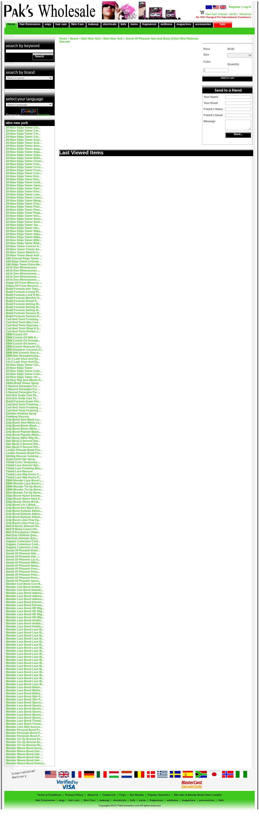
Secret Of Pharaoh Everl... (23, 550)
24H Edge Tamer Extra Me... (24, 264)
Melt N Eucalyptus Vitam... (23, 532)
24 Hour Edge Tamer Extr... (23, 176)
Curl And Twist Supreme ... (23, 325)
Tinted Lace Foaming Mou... (24, 468)
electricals (109, 24)
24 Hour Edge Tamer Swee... (24, 218)
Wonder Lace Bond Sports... (24, 702)
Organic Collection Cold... (23, 541)
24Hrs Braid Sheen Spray (22, 383)
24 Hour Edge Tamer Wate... (24, 237)
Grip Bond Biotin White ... (23, 428)
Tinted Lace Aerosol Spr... (23, 465)
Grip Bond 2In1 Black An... (23, 507)
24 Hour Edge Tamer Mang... (24, 200)
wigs (48, 24)
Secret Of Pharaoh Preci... (23, 568)
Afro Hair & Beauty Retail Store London (198, 794)
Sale (222, 24)
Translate (44, 114)
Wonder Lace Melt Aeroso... (24, 726)
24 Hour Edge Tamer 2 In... (23, 127)
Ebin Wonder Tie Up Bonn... (24, 492)
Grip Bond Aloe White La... (23, 422)
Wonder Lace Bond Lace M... (25, 629)
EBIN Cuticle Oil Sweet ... (22, 343)
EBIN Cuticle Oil (16, 334)
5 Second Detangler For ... (23, 386)
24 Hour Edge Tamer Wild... (23, 240)
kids (123, 24)
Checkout (245, 14)
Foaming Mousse (17, 416)
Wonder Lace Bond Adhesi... (25, 592)
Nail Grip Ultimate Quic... (22, 535)
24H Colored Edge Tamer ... (24, 258)
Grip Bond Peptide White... (23, 434)
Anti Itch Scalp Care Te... (22, 398)
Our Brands (137, 794)
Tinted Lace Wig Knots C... (23, 474)
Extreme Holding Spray (21, 413)
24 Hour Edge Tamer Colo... (24, 173)
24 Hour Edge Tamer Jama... (24, 185)
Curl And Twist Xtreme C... (23, 331)
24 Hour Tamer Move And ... (24, 255)
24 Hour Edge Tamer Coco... (24, 167)
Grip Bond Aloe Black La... (23, 419)
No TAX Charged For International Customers (223, 17)
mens (134, 24)
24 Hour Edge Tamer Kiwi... (23, 188)
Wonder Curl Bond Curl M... (24, 583)
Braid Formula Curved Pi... (23, 291)
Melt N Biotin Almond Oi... (23, 526)
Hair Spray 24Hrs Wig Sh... (23, 437)
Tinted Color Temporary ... (23, 462)
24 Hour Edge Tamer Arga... (24, 148)
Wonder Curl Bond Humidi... (24, 589)
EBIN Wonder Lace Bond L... (25, 480)
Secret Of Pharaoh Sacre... (23, 580)
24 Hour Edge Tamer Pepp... (24, 212)
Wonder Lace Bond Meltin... (24, 687)
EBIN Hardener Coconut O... (24, 349)
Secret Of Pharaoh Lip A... (23, 559)
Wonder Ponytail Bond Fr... (23, 729)
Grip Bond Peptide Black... (23, 431)
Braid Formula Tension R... (23, 313)
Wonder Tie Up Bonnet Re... (24, 745)
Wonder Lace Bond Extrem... (25, 602)
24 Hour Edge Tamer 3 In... (23, 130)
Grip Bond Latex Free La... (23, 522)
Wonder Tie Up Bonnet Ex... (24, 738)
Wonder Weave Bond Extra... (25, 748)
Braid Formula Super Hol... (23, 401)
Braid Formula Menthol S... (23, 297)
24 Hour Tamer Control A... (23, 246)
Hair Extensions (29, 24)
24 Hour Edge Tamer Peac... (24, 206)
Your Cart (211, 14)
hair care (61, 24)
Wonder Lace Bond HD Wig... (25, 608)
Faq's (122, 794)
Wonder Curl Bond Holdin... (24, 586)
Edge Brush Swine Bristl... (23, 501)
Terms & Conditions (49, 794)
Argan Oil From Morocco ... (24, 282)
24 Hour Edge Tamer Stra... (23, 215)
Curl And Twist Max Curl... (23, 322)
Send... (238, 134)
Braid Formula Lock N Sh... (23, 294)
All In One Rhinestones (21, 267)
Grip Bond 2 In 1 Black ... (22, 504)
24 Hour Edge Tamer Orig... (23, 203)
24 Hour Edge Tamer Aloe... (24, 145)
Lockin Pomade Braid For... (24, 449)
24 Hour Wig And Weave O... (24, 380)
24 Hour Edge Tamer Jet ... (23, 376)
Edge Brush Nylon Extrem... (24, 495)
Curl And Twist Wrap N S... (23, 328)
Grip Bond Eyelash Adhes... (24, 510)
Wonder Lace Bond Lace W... (25, 647)
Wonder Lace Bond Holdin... (24, 620)
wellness (166, 24)
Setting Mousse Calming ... (23, 456)
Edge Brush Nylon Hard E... (24, 498)
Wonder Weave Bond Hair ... (24, 751)
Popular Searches (159, 794)
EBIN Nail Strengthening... (23, 355)
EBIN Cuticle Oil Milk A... (22, 337)
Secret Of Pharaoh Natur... (23, 565)
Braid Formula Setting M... (23, 303)
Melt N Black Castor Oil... (22, 529)
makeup (93, 24)
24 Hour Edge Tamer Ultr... (23, 227)
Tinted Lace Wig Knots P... (23, 477)
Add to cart (227, 77)
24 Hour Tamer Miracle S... (23, 252)
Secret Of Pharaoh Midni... (23, 562)
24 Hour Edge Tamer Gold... (24, 182)
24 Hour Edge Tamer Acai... (23, 139)
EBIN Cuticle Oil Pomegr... (23, 340)
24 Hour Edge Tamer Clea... (23, 164)
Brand (74, 38)
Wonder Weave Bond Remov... (26, 763)
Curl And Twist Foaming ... (23, 319)
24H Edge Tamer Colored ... (24, 261)
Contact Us (109, 794)
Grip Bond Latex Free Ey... (23, 519)
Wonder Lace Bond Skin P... (24, 696)
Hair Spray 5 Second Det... (23, 440)
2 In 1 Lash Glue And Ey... (23, 358)
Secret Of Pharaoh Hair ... (22, 553)
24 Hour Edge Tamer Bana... (24, 157)
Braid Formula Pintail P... (22, 300)
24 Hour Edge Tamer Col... (23, 364)
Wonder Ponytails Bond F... (24, 732)
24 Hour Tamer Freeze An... (23, 249)
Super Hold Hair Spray (20, 459)
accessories (203, 24)
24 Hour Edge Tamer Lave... (24, 194)
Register (234, 6)
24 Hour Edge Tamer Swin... (24, 221)
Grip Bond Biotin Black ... (23, 425)
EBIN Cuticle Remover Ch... (24, 346)
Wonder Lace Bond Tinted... (24, 720)
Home (11, 24)
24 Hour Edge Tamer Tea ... (23, 224)
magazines (184, 24)
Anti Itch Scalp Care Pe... (22, 395)
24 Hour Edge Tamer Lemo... (24, 197)
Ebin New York (90, 38)
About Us (92, 794)
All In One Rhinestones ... (23, 270)
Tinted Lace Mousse (19, 471)
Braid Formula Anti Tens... (23, 288)
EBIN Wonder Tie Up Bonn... (24, 486)
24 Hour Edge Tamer (19, 367)
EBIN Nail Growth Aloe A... (23, 352)
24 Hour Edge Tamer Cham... (25, 160)
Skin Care (77, 24)
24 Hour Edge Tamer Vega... (24, 230)
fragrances (149, 24)
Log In (247, 6)
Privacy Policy (74, 794)
